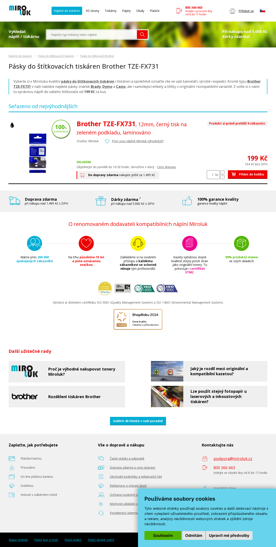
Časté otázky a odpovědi (127, 458)
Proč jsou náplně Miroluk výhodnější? (138, 141)
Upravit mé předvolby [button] (229, 535)
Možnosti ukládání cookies (128, 504)
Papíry (126, 11)
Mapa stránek (18, 540)
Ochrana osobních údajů (127, 495)
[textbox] (92, 34)
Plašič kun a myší (46, 540)
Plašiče (155, 11)
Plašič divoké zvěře (101, 540)
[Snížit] (222, 177)
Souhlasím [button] (163, 535)
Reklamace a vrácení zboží (128, 486)
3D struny (92, 11)
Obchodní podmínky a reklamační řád (136, 476)
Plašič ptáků (72, 540)
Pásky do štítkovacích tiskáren (56, 56)
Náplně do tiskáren (67, 11)
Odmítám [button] (193, 535)
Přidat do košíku (251, 174)
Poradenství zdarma (124, 513)
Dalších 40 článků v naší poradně (138, 421)
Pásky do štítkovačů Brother (97, 56)
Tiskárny (110, 11)
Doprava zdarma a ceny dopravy (132, 467)
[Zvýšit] (222, 172)
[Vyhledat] (142, 34)
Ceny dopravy (166, 167)
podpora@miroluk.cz (232, 458)
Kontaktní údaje (224, 488)
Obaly (140, 11)
